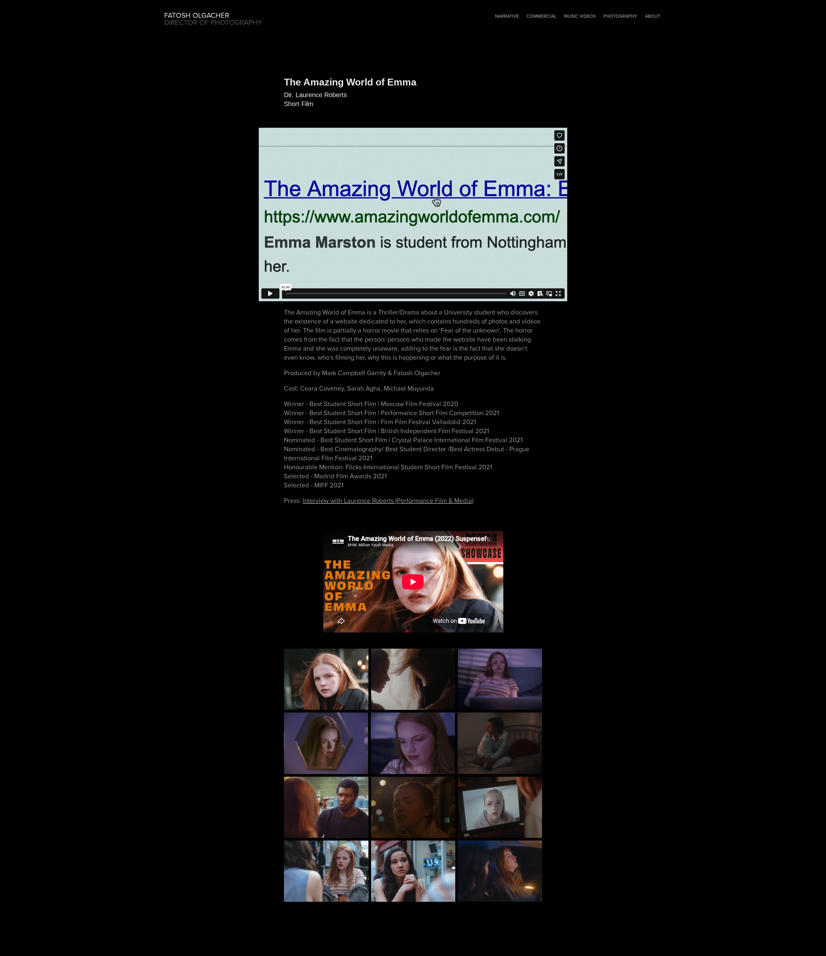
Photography (620, 16)
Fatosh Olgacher (196, 15)
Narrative (507, 16)
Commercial (541, 16)
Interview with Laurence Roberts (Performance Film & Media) (388, 500)
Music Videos (580, 16)
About (652, 16)
